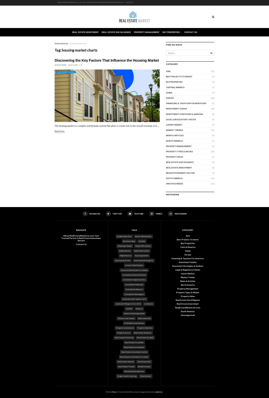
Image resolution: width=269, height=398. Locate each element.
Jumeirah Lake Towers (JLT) (134, 299)
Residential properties (134, 371)
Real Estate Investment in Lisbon (134, 357)
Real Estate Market (126, 362)
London (129, 309)
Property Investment (125, 328)
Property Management (146, 32)
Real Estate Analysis (142, 333)
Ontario (139, 309)
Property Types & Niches (179, 151)
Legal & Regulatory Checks (181, 119)
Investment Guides (66, 72)
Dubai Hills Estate (143, 246)
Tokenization (145, 376)
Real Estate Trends (126, 366)
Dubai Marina (125, 251)
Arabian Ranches (124, 236)
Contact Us (129, 2)
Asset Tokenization (143, 236)
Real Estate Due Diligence (116, 32)
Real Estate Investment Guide (134, 352)
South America (174, 178)
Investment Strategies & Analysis (184, 114)
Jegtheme (159, 392)
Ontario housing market (134, 313)
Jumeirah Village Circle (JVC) (128, 304)
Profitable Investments (134, 323)
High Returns (125, 256)
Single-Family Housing (127, 376)
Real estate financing (124, 337)
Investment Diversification (134, 275)
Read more (59, 131)
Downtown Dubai (125, 246)
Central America (175, 87)
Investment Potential (134, 285)
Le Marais (148, 304)
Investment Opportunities (134, 280)
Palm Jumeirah (144, 318)
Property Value (174, 157)
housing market (141, 256)
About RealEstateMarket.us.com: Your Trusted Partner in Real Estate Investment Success (90, 2)
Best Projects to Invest (179, 76)
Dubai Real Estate (141, 251)
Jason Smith (61, 64)
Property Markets (144, 328)
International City (122, 260)
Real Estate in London (134, 342)
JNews (114, 392)
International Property (143, 260)
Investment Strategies (134, 294)
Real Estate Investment (85, 32)
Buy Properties (171, 32)
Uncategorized (174, 183)
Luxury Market (174, 125)
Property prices (123, 333)
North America (174, 141)
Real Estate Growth (145, 337)
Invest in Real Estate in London (134, 270)
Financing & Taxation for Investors (186, 103)
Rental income (144, 366)
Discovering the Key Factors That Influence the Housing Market (107, 60)
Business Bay (129, 241)
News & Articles (175, 135)
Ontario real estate (126, 318)
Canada (142, 241)
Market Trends (174, 130)
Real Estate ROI (144, 362)
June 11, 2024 (73, 65)
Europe (170, 98)
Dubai (169, 92)
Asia (168, 71)
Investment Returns (134, 289)
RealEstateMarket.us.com (180, 173)
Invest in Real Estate (134, 265)
